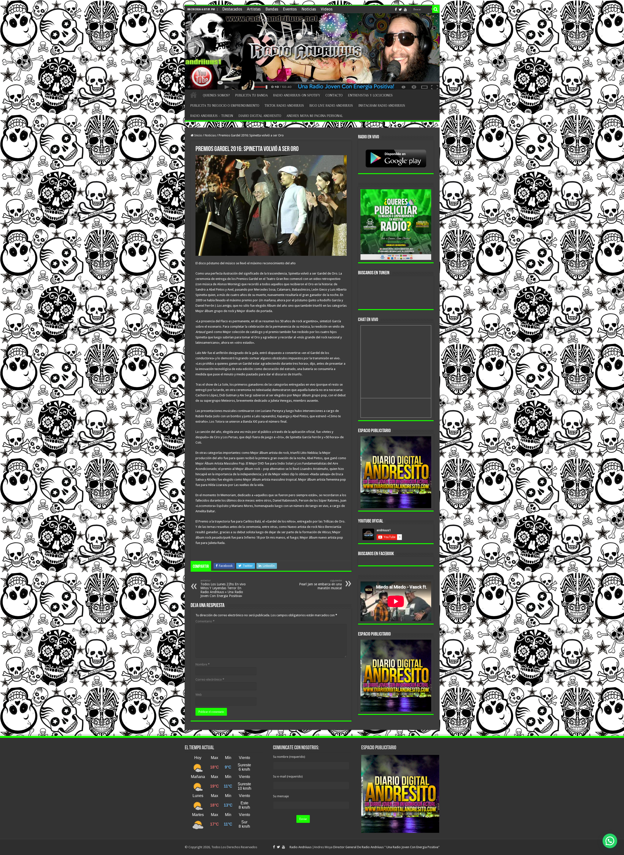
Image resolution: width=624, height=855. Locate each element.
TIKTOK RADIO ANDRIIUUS (284, 105)
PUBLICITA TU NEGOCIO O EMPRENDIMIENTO (224, 105)
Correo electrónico (209, 679)
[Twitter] (400, 9)
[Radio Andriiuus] (312, 51)
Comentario (204, 621)
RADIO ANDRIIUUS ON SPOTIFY (296, 95)
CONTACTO (333, 95)
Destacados (232, 9)
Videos (326, 9)
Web (198, 694)
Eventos (290, 9)
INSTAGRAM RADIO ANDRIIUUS (381, 105)
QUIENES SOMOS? (216, 95)
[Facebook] (395, 9)
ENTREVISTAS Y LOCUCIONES (370, 95)
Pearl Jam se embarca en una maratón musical (320, 584)
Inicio (198, 135)
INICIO (193, 95)
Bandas (271, 9)
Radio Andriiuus (301, 847)
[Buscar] (435, 9)
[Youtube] (405, 9)
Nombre (202, 664)
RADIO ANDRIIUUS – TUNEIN (211, 116)
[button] (610, 841)
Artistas (254, 9)
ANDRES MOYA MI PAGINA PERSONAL (314, 116)
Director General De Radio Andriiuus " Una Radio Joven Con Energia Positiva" (386, 847)
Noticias (309, 9)
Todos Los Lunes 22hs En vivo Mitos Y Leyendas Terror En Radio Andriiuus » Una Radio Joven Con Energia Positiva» (223, 588)
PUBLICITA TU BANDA (251, 95)
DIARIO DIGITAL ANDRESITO (259, 116)
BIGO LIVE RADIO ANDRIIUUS (331, 105)
